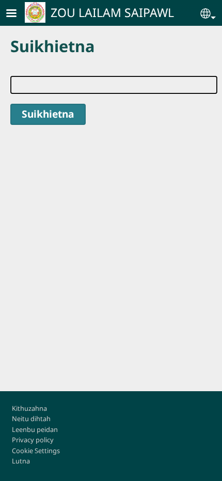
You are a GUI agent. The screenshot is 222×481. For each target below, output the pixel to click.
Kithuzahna (29, 408)
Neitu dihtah (31, 418)
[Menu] (17, 14)
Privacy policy (33, 439)
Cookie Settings (36, 450)
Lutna (21, 461)
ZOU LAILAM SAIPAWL (112, 12)
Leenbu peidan (35, 429)
